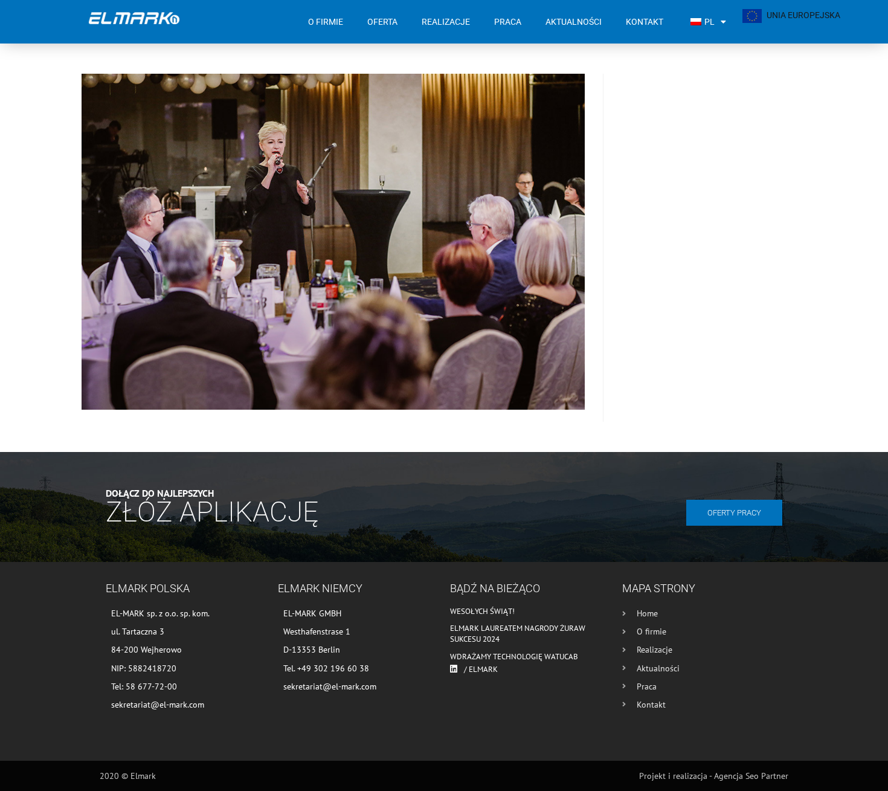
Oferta (382, 22)
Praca (507, 22)
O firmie (325, 22)
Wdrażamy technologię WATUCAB (514, 656)
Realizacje (446, 22)
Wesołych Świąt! (482, 611)
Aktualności (573, 22)
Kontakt (644, 22)
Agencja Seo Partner (751, 775)
